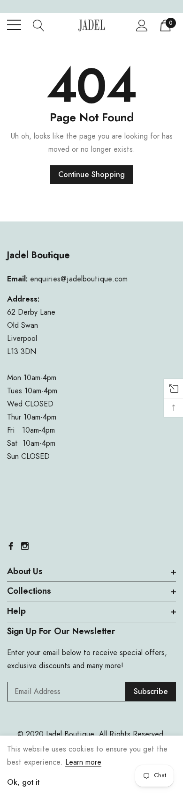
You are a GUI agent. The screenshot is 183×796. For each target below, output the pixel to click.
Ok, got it (23, 782)
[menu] (14, 25)
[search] (39, 25)
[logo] (91, 25)
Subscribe (151, 691)
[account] (142, 25)
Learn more (83, 762)
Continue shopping (91, 174)
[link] (11, 546)
